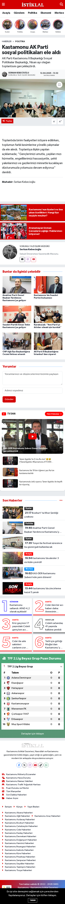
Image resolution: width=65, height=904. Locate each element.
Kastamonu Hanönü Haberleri (19, 843)
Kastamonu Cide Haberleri (18, 830)
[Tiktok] (40, 765)
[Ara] (61, 4)
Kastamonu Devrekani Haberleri (20, 836)
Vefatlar (49, 620)
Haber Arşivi (12, 798)
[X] (24, 765)
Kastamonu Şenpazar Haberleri (20, 860)
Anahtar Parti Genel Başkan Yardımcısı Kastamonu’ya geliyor (14, 298)
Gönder (9, 399)
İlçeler (29, 508)
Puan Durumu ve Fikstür (17, 788)
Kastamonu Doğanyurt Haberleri (21, 840)
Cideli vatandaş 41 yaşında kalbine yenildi (54, 626)
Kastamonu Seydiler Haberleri (19, 863)
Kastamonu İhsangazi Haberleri (20, 846)
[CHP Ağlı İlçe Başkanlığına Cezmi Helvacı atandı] (17, 341)
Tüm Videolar (53, 414)
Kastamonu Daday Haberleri (18, 833)
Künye (19, 807)
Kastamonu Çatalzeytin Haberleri (21, 826)
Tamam (33, 900)
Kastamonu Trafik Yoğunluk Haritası (23, 784)
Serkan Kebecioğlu (30, 249)
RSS (8, 887)
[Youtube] (33, 259)
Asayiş (6, 13)
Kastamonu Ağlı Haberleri (17, 816)
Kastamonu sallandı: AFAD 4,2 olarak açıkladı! (20, 608)
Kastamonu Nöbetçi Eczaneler (21, 774)
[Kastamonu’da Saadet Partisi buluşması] (48, 284)
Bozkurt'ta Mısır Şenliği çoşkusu (41, 515)
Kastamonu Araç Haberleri (47, 816)
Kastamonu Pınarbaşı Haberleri (20, 857)
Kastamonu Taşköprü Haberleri (20, 867)
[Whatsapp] (46, 765)
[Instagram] (27, 259)
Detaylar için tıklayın (32, 733)
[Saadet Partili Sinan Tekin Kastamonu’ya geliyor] (17, 314)
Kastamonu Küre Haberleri (18, 853)
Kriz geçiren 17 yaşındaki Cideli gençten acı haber (21, 626)
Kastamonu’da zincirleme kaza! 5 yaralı (42, 590)
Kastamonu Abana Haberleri (19, 813)
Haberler (6, 41)
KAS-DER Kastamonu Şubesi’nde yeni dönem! (39, 575)
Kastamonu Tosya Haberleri (18, 870)
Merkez (59, 13)
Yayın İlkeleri (33, 807)
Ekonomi (46, 13)
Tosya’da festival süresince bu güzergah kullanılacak (43, 545)
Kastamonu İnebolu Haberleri (19, 850)
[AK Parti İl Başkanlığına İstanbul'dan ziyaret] (48, 341)
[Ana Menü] (3, 4)
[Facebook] (18, 765)
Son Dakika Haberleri (16, 795)
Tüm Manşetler (13, 791)
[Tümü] (61, 500)
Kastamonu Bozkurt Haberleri (19, 823)
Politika (32, 13)
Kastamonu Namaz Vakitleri (19, 781)
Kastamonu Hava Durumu (18, 778)
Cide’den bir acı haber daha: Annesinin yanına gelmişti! (54, 608)
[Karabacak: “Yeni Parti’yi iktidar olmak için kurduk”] (48, 314)
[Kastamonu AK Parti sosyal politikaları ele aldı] (32, 98)
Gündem (19, 13)
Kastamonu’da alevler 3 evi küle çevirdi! (41, 560)
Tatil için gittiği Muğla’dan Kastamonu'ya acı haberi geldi (54, 644)
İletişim (8, 807)
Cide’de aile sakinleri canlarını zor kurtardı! (19, 644)
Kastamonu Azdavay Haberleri (20, 819)
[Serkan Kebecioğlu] (10, 252)
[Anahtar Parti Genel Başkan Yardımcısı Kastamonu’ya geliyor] (17, 284)
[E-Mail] (22, 259)
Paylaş (9, 121)
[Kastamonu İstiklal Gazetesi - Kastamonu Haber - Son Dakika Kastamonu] (32, 4)
